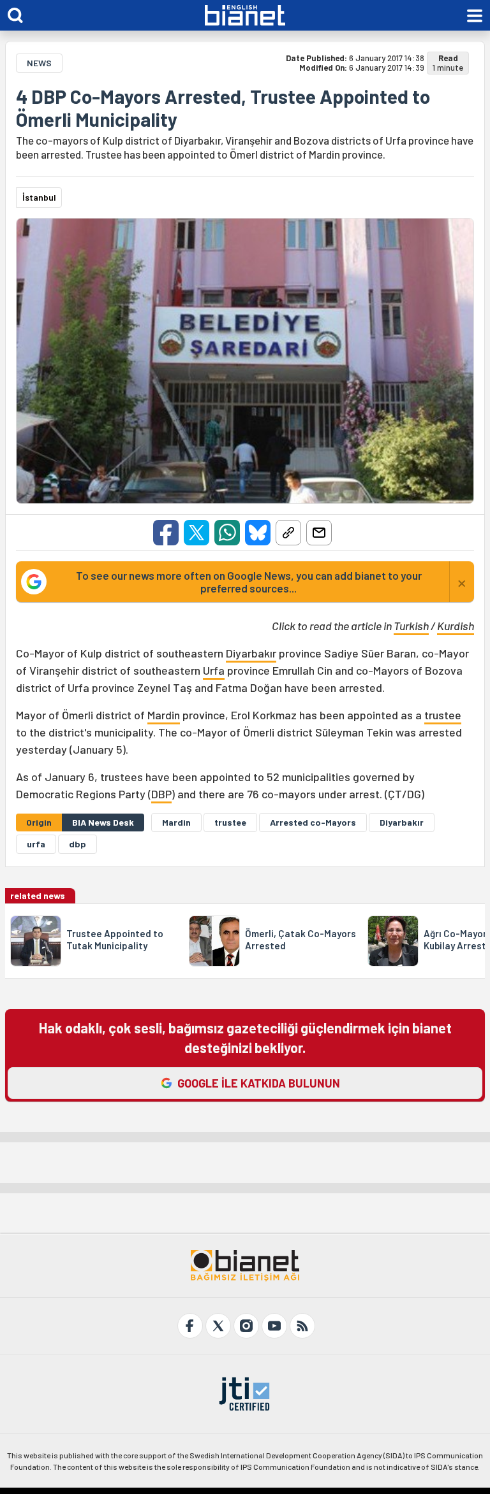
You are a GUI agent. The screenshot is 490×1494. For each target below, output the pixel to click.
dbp (77, 843)
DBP (161, 794)
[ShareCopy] (288, 532)
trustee (442, 715)
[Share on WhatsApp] (227, 532)
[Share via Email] (319, 532)
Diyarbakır (251, 653)
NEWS (39, 62)
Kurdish (455, 626)
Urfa (214, 670)
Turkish (411, 626)
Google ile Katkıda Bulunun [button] (258, 1083)
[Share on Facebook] (166, 532)
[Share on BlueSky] (258, 532)
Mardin (163, 715)
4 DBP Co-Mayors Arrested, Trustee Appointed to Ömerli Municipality (223, 108)
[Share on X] (196, 532)
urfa (36, 843)
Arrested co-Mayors (313, 822)
